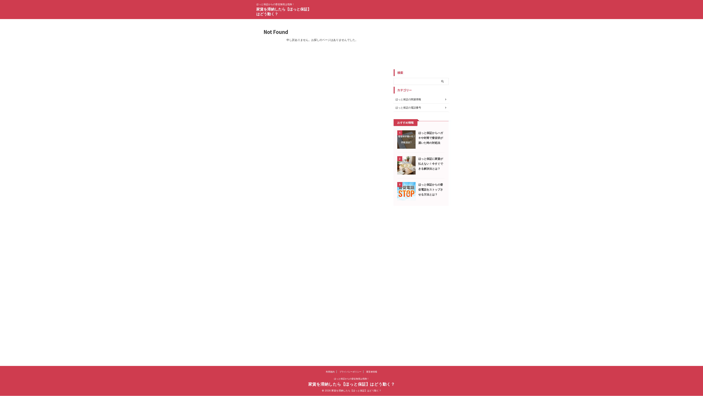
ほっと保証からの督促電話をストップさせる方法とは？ (430, 189)
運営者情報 (371, 371)
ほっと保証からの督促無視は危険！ (351, 378)
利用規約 (330, 371)
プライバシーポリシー (350, 371)
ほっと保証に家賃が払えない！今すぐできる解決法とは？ (430, 163)
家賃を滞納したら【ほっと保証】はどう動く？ (351, 384)
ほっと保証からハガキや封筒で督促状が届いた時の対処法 (430, 137)
